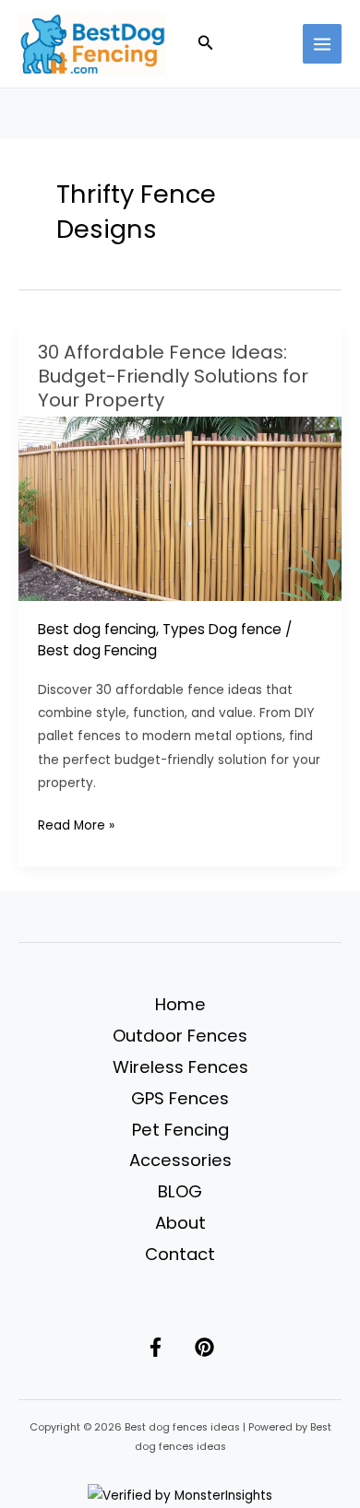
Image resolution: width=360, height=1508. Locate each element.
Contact (180, 1254)
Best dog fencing (97, 629)
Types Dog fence (222, 629)
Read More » (76, 826)
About (180, 1222)
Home (180, 1004)
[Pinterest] (204, 1347)
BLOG (180, 1191)
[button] (206, 44)
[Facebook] (155, 1347)
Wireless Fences (180, 1066)
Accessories (180, 1160)
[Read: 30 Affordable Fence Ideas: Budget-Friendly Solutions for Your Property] (180, 507)
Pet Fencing (180, 1129)
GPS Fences (180, 1098)
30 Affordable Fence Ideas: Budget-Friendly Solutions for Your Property (173, 376)
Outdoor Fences (180, 1035)
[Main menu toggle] (322, 44)
